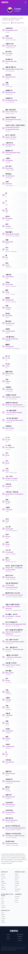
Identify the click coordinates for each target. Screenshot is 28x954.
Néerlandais (17, 889)
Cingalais (3, 907)
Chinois (3, 876)
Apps (8, 936)
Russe (2, 912)
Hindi (2, 903)
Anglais (16, 874)
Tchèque (3, 916)
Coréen (3, 881)
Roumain (3, 922)
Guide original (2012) (18, 23)
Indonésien (3, 883)
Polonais (3, 914)
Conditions (19, 936)
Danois (16, 900)
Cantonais (3, 878)
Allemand (17, 878)
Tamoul (3, 905)
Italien (16, 879)
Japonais (3, 874)
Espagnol (17, 881)
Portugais (17, 883)
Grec (16, 887)
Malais (2, 885)
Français (17, 876)
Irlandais (17, 891)
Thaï (2, 879)
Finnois (16, 902)
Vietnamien (3, 889)
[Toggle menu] (25, 2)
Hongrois (3, 918)
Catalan (16, 885)
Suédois (17, 898)
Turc (2, 899)
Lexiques (8, 938)
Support (20, 940)
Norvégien (17, 896)
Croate (2, 920)
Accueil (8, 934)
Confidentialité (20, 934)
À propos (20, 938)
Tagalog (3, 887)
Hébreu (3, 901)
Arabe (2, 898)
